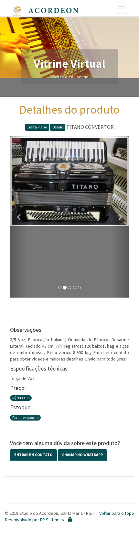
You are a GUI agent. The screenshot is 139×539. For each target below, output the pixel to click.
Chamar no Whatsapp (82, 454)
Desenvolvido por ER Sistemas (34, 520)
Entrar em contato (33, 454)
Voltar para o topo (116, 513)
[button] (19, 217)
